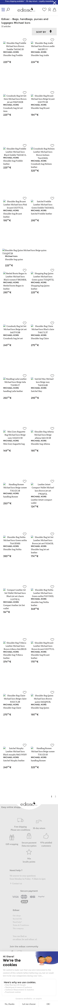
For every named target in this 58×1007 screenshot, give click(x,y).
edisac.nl (33, 939)
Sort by (41, 32)
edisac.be (20, 939)
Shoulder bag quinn (14, 259)
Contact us (17, 883)
